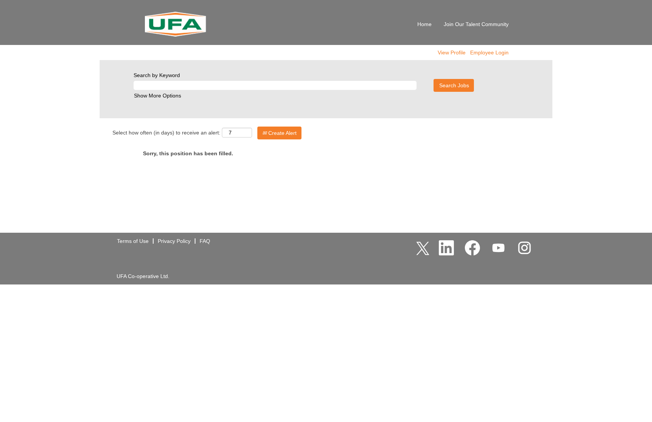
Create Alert (282, 133)
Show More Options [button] (157, 96)
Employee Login (489, 52)
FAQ (205, 241)
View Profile (452, 52)
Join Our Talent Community (476, 24)
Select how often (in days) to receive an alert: (166, 133)
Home (424, 24)
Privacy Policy (174, 241)
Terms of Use (133, 241)
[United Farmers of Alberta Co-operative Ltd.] (175, 24)
